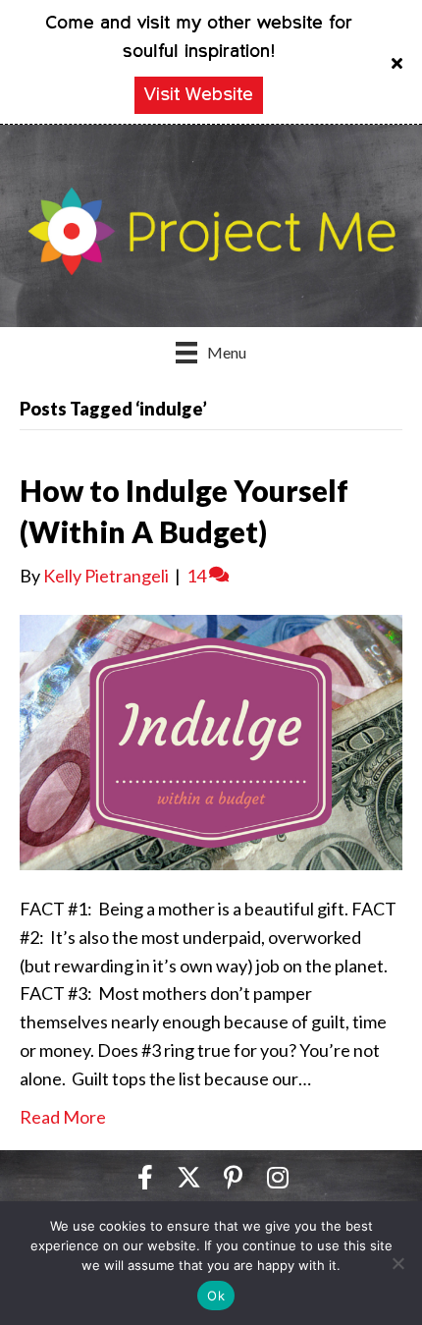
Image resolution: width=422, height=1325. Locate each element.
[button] (399, 62)
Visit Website (198, 95)
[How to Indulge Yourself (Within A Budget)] (211, 740)
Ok (216, 1295)
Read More (63, 1117)
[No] (397, 1263)
